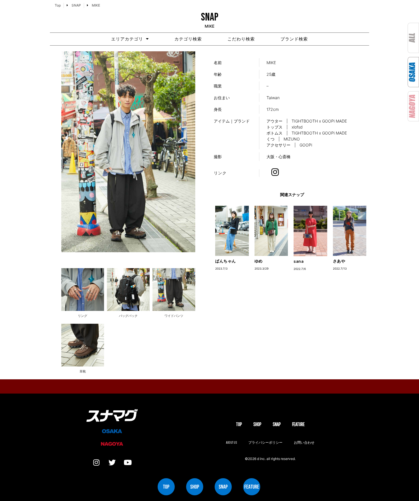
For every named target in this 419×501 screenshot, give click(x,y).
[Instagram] (96, 462)
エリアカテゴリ (127, 39)
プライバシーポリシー (265, 442)
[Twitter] (112, 462)
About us (231, 442)
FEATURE (298, 424)
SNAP (277, 424)
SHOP (257, 424)
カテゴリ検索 (188, 39)
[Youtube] (128, 462)
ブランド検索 (294, 39)
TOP (239, 424)
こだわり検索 (241, 39)
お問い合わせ (304, 442)
